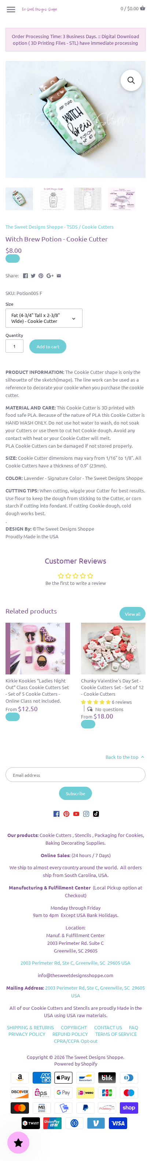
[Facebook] (56, 813)
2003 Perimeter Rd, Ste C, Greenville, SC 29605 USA (75, 963)
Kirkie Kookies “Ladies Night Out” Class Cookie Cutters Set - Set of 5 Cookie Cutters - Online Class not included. (37, 690)
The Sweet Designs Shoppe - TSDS (41, 226)
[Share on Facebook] (25, 275)
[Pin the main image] (40, 275)
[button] (131, 80)
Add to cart (48, 346)
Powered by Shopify (75, 1063)
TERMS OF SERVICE (116, 1034)
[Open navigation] (10, 9)
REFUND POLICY (70, 1034)
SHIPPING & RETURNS (30, 1027)
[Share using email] (58, 275)
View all (132, 614)
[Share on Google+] (50, 275)
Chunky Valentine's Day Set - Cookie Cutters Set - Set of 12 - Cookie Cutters (112, 687)
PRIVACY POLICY (26, 1034)
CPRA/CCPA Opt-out (75, 1041)
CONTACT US (108, 1027)
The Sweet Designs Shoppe (94, 1057)
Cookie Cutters (98, 226)
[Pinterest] (66, 813)
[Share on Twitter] (33, 275)
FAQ (133, 1027)
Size (9, 303)
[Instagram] (86, 813)
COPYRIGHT (74, 1027)
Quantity (14, 335)
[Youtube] (76, 813)
